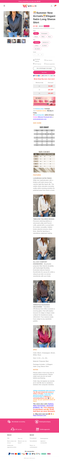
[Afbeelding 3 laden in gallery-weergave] (19, 41)
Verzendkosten (36, 28)
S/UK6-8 (37, 42)
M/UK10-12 (45, 42)
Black (36, 33)
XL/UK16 (44, 45)
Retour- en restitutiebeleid (33, 446)
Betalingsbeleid (44, 438)
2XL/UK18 (37, 48)
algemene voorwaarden (43, 441)
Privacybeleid (33, 438)
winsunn (33, 458)
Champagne (44, 33)
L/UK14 (36, 45)
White (43, 36)
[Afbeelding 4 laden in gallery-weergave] (24, 41)
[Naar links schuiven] (5, 41)
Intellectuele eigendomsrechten (11, 446)
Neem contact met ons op (11, 441)
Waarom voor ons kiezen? (22, 441)
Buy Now (44, 72)
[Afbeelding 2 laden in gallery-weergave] (14, 41)
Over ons (20, 438)
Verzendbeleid (33, 441)
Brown (36, 36)
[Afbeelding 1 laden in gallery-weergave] (9, 41)
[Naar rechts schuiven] (27, 41)
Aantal (34, 52)
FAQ (8, 438)
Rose (49, 36)
